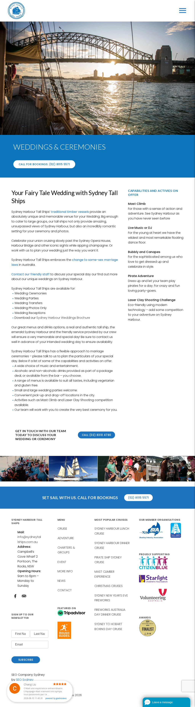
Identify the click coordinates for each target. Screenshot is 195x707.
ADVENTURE (66, 538)
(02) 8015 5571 (138, 498)
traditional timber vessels (70, 212)
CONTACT (65, 590)
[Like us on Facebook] (15, 596)
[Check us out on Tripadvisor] (24, 597)
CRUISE (62, 528)
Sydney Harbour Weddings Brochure (63, 317)
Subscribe (25, 660)
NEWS (62, 581)
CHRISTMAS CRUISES (108, 586)
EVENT (62, 562)
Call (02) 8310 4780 (96, 435)
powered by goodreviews (55, 698)
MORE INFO (65, 571)
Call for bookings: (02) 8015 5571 (44, 164)
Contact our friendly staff (30, 274)
